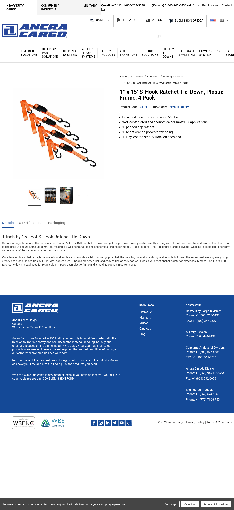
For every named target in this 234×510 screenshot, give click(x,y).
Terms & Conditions (219, 422)
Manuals (145, 317)
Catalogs (145, 328)
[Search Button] (159, 36)
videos (157, 20)
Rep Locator (210, 5)
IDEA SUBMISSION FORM (58, 378)
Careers (17, 324)
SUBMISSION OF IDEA (189, 20)
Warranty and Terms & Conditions (34, 327)
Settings (170, 504)
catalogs (103, 20)
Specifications (31, 223)
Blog (142, 334)
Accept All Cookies (216, 504)
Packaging (56, 223)
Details (8, 223)
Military (90, 5)
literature (130, 20)
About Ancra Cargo (24, 320)
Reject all (190, 504)
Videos (143, 323)
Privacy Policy (195, 422)
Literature (145, 312)
